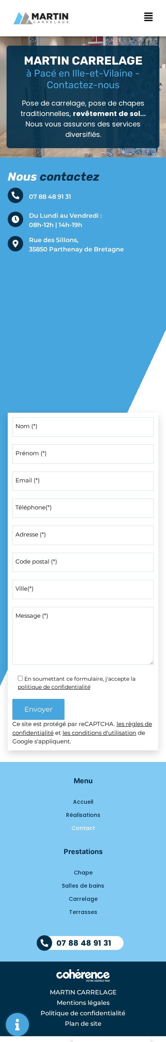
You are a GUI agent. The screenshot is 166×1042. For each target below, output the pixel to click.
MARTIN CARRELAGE (83, 992)
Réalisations (83, 815)
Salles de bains (83, 886)
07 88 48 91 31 (50, 196)
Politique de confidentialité (83, 1013)
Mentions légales (83, 1002)
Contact (83, 828)
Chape (83, 872)
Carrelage (83, 899)
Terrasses (83, 912)
